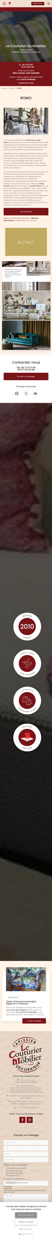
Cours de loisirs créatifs (16, 1168)
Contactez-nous (26, 83)
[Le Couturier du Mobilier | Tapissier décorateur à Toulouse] (7, 3)
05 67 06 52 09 (27, 67)
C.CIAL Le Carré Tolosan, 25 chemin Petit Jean (26, 78)
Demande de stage (14, 1173)
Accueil (4, 88)
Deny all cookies (26, 1222)
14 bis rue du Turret (26, 71)
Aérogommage (12, 1175)
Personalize (27, 1229)
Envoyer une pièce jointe (14, 1179)
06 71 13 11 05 (27, 65)
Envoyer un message (26, 376)
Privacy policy (27, 1234)
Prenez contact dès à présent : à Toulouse (21, 219)
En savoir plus (26, 211)
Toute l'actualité (34, 1021)
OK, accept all (27, 1215)
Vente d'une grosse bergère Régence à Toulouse (21, 1002)
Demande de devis (14, 1171)
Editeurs (12, 88)
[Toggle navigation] (48, 4)
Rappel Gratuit (37, 3)
